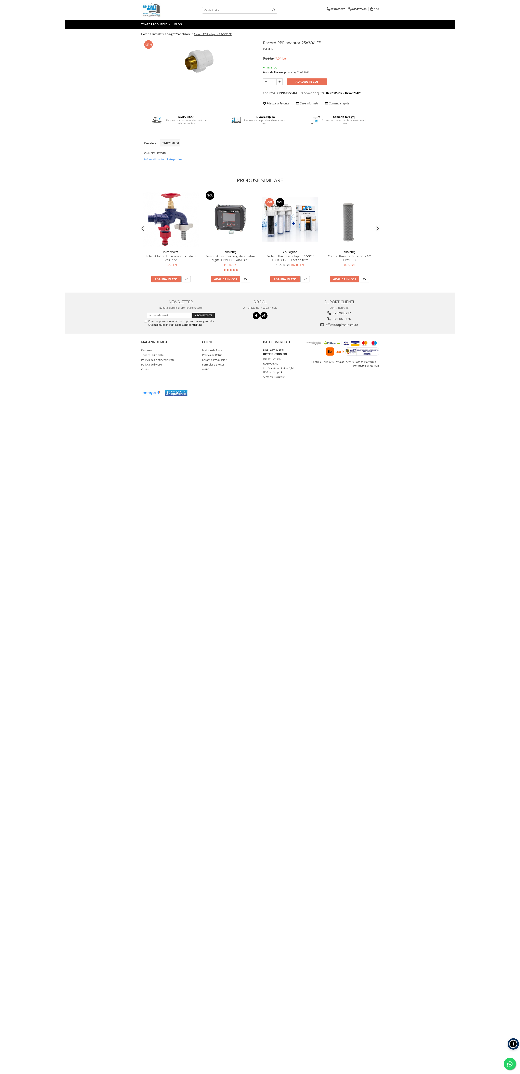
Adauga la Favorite (277, 103)
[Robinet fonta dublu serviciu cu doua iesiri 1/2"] (171, 219)
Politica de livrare (151, 364)
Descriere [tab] (150, 143)
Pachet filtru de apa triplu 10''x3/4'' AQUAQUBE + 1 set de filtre (290, 258)
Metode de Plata (212, 350)
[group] (199, 61)
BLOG (178, 24)
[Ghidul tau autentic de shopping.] (151, 393)
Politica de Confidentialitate (185, 325)
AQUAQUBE (290, 252)
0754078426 (341, 319)
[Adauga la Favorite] (186, 279)
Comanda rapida (338, 103)
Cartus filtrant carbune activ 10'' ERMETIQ (349, 258)
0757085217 (341, 313)
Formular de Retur (213, 364)
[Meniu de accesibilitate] (513, 1044)
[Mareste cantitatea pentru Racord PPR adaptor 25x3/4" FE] (279, 81)
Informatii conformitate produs (163, 159)
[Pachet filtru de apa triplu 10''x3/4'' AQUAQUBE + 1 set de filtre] (290, 219)
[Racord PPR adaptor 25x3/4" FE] (199, 61)
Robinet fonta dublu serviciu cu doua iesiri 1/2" (171, 258)
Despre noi (147, 350)
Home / (146, 34)
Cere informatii (308, 103)
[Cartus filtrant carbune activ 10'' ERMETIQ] (349, 219)
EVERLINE (269, 49)
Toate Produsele (154, 24)
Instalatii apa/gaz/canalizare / (172, 34)
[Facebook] (256, 315)
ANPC (205, 369)
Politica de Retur (212, 355)
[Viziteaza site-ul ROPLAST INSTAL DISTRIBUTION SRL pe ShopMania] (176, 393)
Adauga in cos (307, 82)
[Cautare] (273, 10)
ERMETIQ (230, 252)
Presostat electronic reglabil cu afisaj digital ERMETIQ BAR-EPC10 (231, 258)
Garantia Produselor (214, 360)
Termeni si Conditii (152, 355)
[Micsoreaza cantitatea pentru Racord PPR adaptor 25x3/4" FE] (266, 81)
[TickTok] (264, 315)
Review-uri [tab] (170, 142)
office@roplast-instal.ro (341, 325)
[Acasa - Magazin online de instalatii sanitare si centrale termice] (161, 10)
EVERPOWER (171, 252)
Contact (146, 369)
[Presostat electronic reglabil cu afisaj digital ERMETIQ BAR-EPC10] (230, 219)
